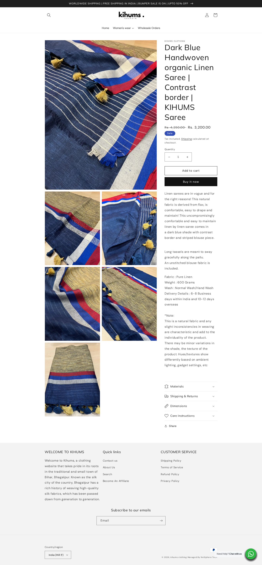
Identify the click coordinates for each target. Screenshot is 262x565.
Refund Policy (170, 474)
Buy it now (191, 182)
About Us (109, 467)
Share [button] (173, 426)
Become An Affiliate (116, 481)
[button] (49, 15)
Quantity (170, 149)
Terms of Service (172, 467)
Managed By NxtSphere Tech (203, 557)
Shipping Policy (171, 460)
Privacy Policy (170, 481)
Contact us (110, 460)
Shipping (186, 138)
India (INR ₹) (56, 555)
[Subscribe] (161, 520)
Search (107, 474)
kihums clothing (179, 557)
